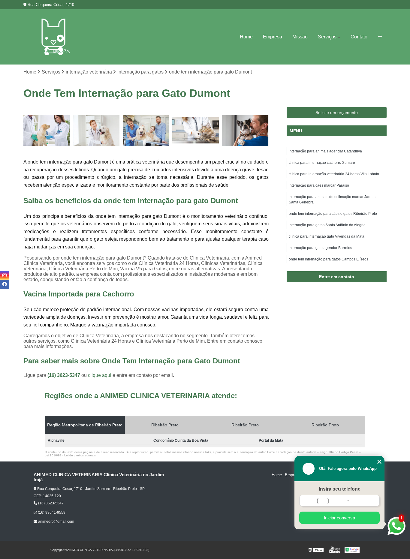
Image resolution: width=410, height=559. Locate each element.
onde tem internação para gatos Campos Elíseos (328, 259)
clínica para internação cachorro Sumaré (322, 163)
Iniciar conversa (339, 517)
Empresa (272, 36)
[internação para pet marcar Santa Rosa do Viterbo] (46, 130)
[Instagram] (4, 275)
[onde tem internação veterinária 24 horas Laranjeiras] (245, 130)
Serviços (327, 36)
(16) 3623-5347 (64, 375)
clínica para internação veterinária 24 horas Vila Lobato (334, 174)
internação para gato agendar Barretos (320, 248)
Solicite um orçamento (336, 112)
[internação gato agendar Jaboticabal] (146, 130)
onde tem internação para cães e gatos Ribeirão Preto (333, 214)
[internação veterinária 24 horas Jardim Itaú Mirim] (195, 130)
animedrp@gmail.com (55, 521)
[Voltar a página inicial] (53, 37)
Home (246, 36)
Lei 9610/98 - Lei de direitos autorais (70, 455)
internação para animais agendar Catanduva (325, 151)
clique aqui (99, 375)
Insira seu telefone (339, 488)
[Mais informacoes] (380, 37)
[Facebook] (4, 284)
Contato (359, 36)
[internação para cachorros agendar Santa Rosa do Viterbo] (96, 130)
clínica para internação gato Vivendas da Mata (326, 236)
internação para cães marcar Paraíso (319, 185)
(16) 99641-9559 (51, 512)
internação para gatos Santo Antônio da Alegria (327, 225)
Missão (300, 36)
